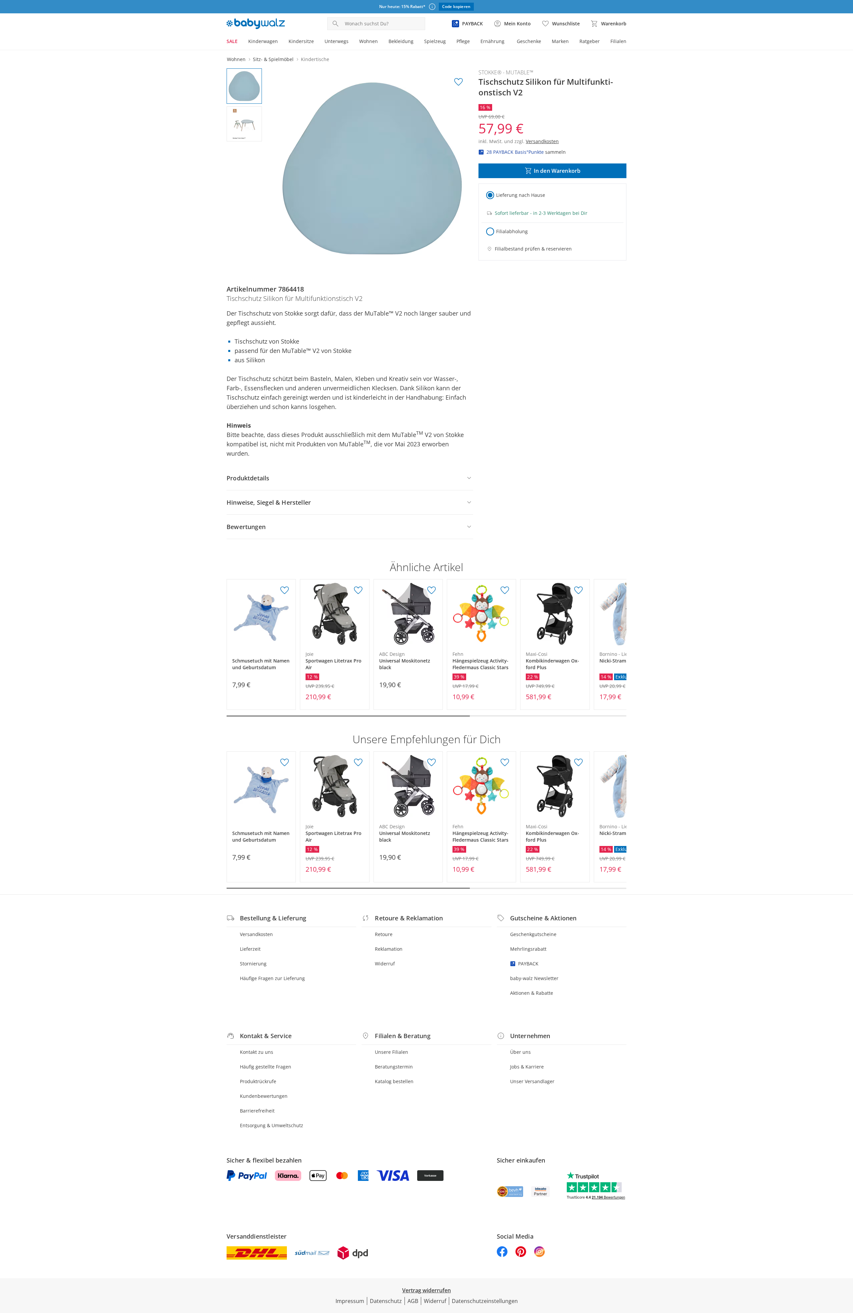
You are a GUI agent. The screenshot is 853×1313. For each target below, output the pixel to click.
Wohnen (368, 41)
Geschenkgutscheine (533, 934)
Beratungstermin (394, 1066)
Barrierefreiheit (257, 1111)
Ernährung (492, 41)
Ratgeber (589, 41)
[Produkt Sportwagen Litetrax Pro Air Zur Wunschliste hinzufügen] (358, 590)
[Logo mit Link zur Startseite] (256, 23)
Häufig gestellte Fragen (265, 1066)
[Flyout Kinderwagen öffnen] (280, 42)
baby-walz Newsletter (534, 978)
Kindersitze (301, 41)
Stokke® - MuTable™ (505, 72)
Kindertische (315, 59)
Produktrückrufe (258, 1081)
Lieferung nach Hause (520, 195)
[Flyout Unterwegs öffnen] (351, 42)
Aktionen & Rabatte (531, 993)
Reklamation (389, 949)
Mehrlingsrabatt (528, 949)
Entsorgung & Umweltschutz (271, 1125)
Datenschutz (386, 1301)
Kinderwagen (263, 41)
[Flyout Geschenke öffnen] (543, 42)
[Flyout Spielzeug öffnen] (448, 42)
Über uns (520, 1052)
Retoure (384, 934)
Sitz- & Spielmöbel (273, 59)
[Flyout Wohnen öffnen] (380, 42)
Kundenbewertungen (264, 1096)
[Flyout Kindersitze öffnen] (316, 42)
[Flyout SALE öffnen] (240, 42)
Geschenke (529, 41)
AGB (413, 1301)
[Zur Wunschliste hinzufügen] (458, 82)
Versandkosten (256, 934)
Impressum (350, 1301)
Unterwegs (337, 41)
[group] (372, 168)
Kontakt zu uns (256, 1052)
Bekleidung (401, 41)
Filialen (618, 41)
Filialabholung (512, 231)
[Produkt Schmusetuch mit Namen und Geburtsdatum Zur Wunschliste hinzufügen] (284, 590)
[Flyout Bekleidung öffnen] (416, 42)
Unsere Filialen (391, 1052)
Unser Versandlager (532, 1081)
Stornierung (253, 963)
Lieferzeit (250, 949)
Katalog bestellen (394, 1081)
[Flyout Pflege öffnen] (472, 42)
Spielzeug (435, 41)
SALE (232, 41)
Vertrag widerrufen (426, 1290)
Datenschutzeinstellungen (485, 1301)
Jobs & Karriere (527, 1066)
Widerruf (385, 963)
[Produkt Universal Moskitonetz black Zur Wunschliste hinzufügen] (431, 590)
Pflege (463, 41)
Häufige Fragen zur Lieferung (272, 978)
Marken (560, 41)
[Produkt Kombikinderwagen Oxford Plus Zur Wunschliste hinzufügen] (578, 590)
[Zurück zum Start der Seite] (845, 1265)
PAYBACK (528, 963)
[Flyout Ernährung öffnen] (507, 42)
